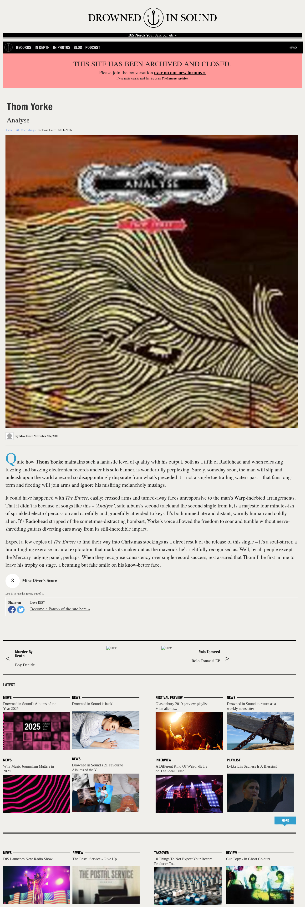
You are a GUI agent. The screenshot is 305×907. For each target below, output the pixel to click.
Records (23, 47)
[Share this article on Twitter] (21, 609)
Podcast (92, 47)
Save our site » (152, 35)
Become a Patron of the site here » (60, 609)
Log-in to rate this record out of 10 (24, 593)
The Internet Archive (175, 78)
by (24, 436)
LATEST (9, 685)
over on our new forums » (180, 72)
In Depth (42, 47)
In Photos (61, 47)
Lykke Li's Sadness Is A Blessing (252, 766)
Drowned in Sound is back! (92, 704)
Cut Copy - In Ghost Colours (248, 859)
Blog (78, 47)
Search (293, 47)
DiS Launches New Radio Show (28, 859)
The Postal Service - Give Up (94, 859)
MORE (285, 820)
